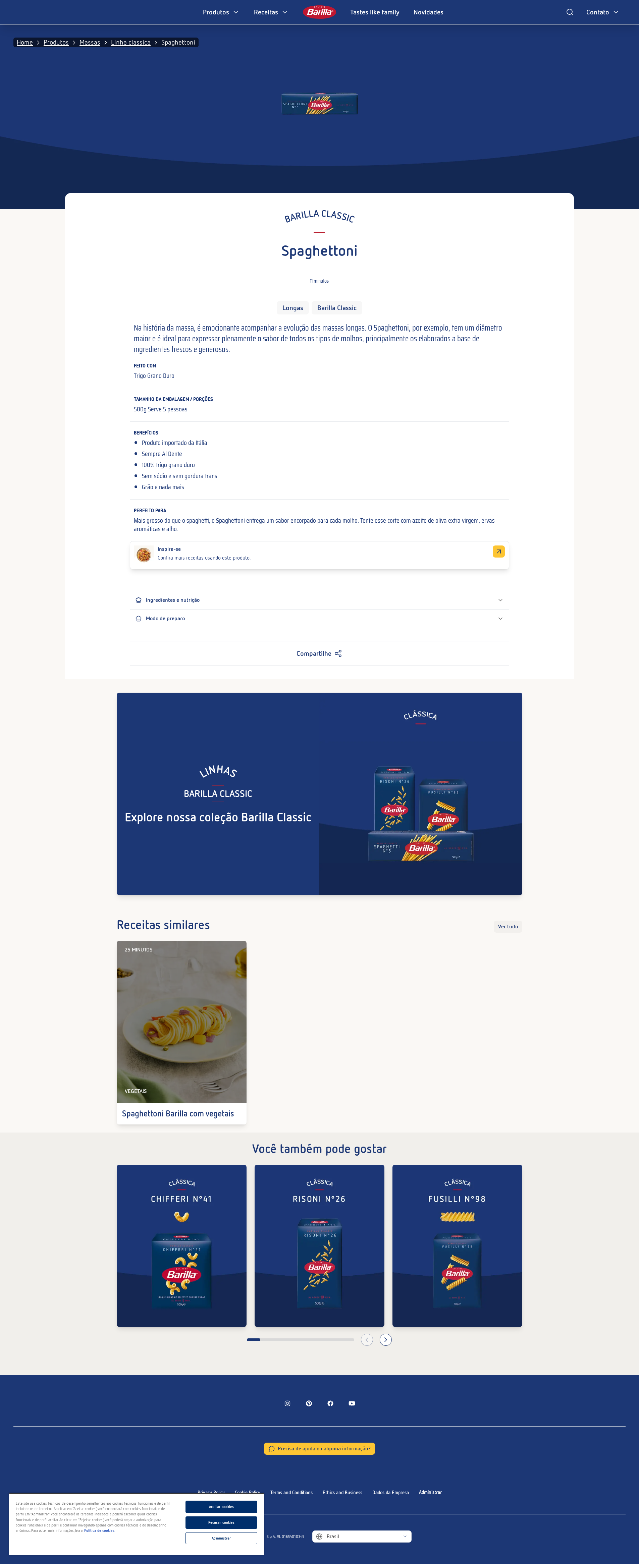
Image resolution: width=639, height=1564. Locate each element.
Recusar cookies (221, 1522)
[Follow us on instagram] (287, 1403)
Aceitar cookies (221, 1507)
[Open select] (405, 1536)
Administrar (430, 1492)
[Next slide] (386, 1340)
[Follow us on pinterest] (309, 1403)
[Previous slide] (367, 1340)
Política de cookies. (99, 1530)
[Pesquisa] (570, 12)
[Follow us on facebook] (330, 1403)
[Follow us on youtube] (352, 1403)
